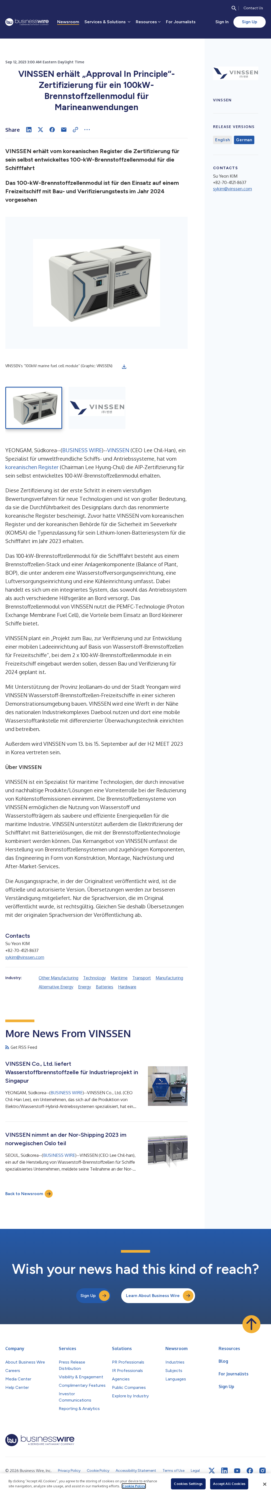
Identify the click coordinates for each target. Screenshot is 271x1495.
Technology (94, 977)
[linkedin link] (224, 1471)
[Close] (264, 1484)
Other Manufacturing (58, 977)
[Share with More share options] (87, 129)
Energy (84, 986)
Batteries (104, 986)
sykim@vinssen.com (24, 957)
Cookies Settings (188, 1484)
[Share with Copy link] (75, 129)
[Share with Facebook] (52, 129)
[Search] (234, 8)
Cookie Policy (133, 1486)
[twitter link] (212, 1471)
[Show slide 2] (97, 408)
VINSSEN (118, 450)
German (244, 140)
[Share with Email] (64, 129)
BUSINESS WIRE (82, 450)
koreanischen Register (31, 467)
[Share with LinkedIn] (29, 129)
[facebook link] (250, 1471)
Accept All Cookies (229, 1484)
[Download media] (124, 367)
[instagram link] (262, 1471)
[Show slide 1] (33, 408)
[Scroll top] (251, 1324)
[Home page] (27, 22)
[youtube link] (237, 1470)
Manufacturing (169, 977)
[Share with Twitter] (40, 129)
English (222, 140)
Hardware (127, 986)
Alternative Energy (56, 986)
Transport (141, 977)
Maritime (119, 977)
